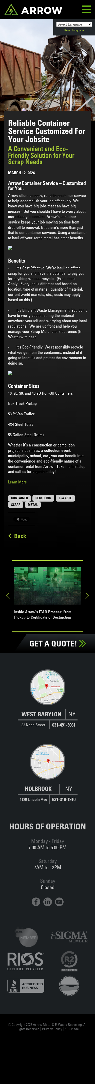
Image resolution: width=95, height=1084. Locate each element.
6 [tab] (55, 623)
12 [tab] (32, 629)
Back (19, 536)
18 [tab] (78, 629)
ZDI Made (72, 1029)
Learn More (17, 481)
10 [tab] (17, 629)
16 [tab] (62, 629)
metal (33, 505)
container (19, 498)
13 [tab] (40, 629)
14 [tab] (47, 629)
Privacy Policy (52, 1029)
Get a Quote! (54, 644)
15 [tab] (55, 629)
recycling (43, 498)
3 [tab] (32, 623)
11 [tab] (24, 629)
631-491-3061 (63, 725)
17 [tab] (70, 629)
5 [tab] (47, 623)
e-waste (65, 498)
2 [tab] (24, 623)
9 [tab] (78, 623)
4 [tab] (40, 623)
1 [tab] (17, 623)
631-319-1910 (63, 799)
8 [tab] (70, 623)
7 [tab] (62, 623)
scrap (15, 505)
